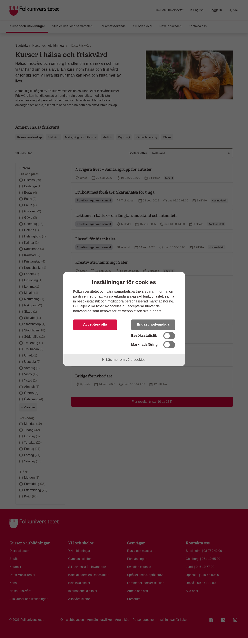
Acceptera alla (95, 324)
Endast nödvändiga (153, 324)
